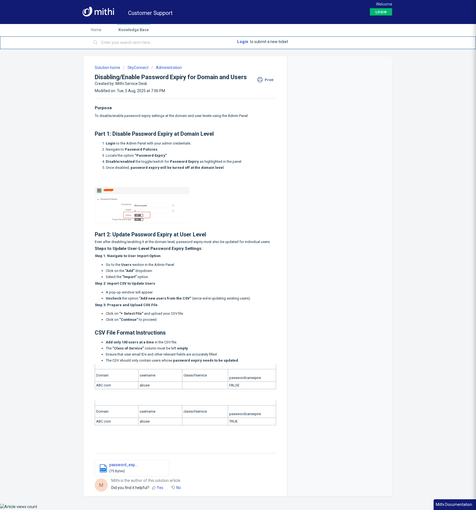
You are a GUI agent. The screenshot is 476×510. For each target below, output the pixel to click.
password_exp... (123, 465)
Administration (169, 67)
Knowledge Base (133, 30)
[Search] (96, 42)
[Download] (227, 186)
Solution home (108, 67)
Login (242, 41)
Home (96, 30)
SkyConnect (138, 67)
